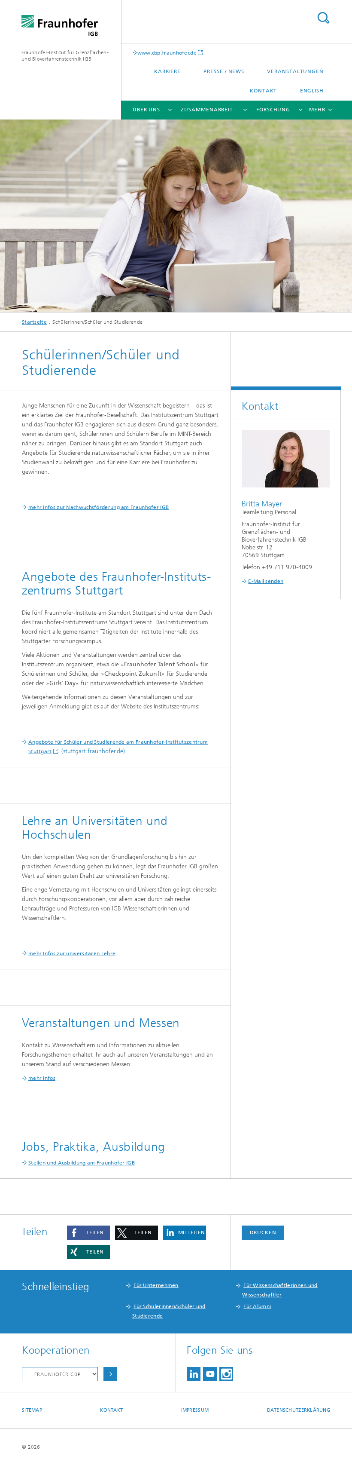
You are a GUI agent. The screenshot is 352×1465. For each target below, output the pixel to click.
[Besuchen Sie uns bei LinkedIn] (193, 1374)
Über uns (146, 110)
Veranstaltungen (295, 71)
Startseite (34, 322)
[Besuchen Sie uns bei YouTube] (210, 1374)
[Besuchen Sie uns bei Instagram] (226, 1374)
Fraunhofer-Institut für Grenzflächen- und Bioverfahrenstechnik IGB (65, 55)
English (312, 91)
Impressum (195, 1410)
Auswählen (110, 1374)
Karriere (167, 71)
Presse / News (223, 71)
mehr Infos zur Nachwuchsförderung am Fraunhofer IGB (98, 507)
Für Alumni (257, 1306)
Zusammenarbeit (207, 110)
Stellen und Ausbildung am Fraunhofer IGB (81, 1163)
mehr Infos (41, 1078)
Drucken (263, 1232)
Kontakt (263, 91)
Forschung (273, 110)
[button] (88, 1233)
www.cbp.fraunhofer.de (167, 52)
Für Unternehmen (156, 1285)
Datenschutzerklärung (299, 1410)
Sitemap (32, 1410)
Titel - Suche (323, 18)
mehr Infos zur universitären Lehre (71, 953)
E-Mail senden (265, 581)
